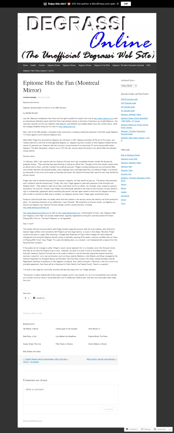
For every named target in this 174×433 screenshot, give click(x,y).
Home (25, 65)
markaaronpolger (30, 97)
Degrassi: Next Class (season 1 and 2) (38, 70)
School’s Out (126, 174)
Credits (33, 65)
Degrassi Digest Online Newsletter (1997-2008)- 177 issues (134, 119)
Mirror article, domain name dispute (102, 359)
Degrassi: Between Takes (131, 114)
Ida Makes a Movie (30, 328)
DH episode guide (128, 107)
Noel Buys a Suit (29, 336)
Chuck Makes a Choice (97, 344)
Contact (42, 65)
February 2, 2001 (44, 97)
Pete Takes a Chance (64, 344)
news (40, 313)
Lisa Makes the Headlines (66, 336)
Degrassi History (69, 65)
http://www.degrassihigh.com (69, 213)
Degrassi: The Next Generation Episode (128, 65)
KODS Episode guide (129, 99)
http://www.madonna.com (104, 118)
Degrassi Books (54, 65)
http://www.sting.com (67, 126)
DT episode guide (128, 110)
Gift (126, 4)
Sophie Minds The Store (97, 336)
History (124, 184)
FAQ (148, 65)
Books (123, 188)
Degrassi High (126, 166)
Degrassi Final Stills (102, 65)
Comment (109, 409)
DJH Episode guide (128, 103)
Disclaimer (125, 195)
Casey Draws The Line (32, 344)
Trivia (123, 203)
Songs (123, 199)
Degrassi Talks (127, 170)
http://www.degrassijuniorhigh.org (36, 213)
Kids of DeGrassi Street (130, 155)
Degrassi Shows (85, 65)
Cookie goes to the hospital (66, 328)
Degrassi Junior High (129, 159)
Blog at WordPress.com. (32, 420)
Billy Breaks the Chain (32, 351)
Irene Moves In (94, 328)
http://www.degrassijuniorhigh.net (36, 207)
